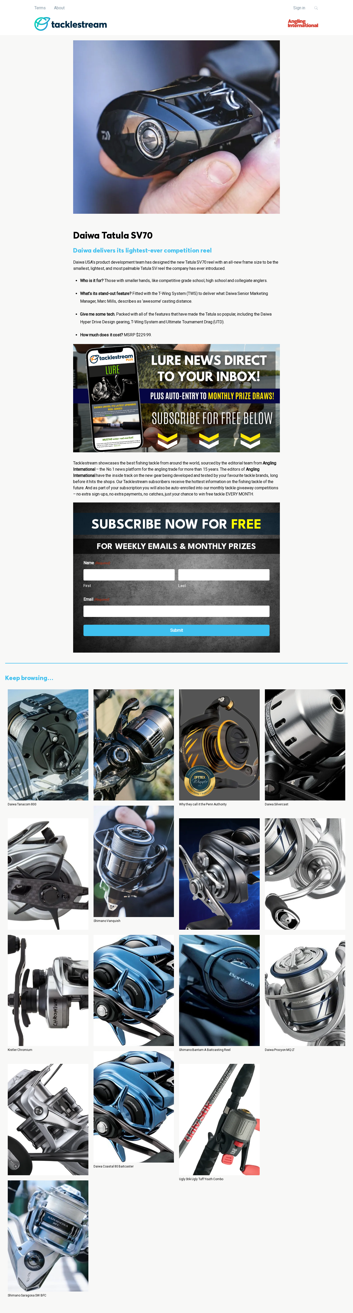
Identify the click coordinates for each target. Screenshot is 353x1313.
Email (96, 599)
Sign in (299, 7)
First (87, 585)
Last (182, 585)
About (59, 7)
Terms (40, 7)
